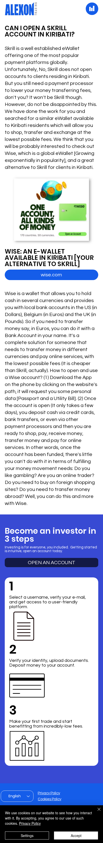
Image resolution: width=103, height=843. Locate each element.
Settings (27, 835)
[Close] (96, 812)
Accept (76, 835)
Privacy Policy (49, 793)
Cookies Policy (49, 799)
